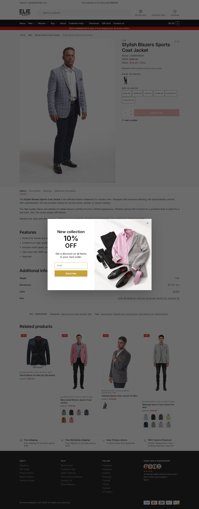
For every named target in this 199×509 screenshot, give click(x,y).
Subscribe (71, 273)
